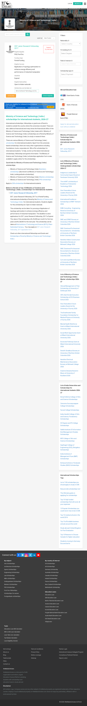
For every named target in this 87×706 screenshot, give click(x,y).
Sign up (78, 3)
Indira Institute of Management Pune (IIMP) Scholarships (69, 456)
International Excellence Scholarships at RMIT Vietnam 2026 (70, 201)
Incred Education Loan (51, 609)
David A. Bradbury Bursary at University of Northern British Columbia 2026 (70, 353)
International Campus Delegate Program (71, 652)
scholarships (10, 143)
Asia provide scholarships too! (70, 489)
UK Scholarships (50, 566)
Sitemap (33, 658)
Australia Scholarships (52, 572)
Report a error (63, 658)
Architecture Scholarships (12, 566)
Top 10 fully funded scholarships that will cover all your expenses (70, 502)
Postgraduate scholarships (12, 596)
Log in (70, 3)
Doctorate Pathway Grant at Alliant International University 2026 (70, 344)
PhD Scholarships (9, 587)
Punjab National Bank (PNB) (68, 116)
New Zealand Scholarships (53, 584)
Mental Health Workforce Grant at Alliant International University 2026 (69, 326)
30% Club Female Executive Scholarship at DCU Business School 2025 (69, 297)
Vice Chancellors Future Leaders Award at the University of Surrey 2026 (68, 193)
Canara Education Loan (52, 606)
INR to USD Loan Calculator (12, 632)
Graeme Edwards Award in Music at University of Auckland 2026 (69, 373)
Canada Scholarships (51, 575)
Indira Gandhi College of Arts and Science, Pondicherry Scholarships (69, 416)
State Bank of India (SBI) (69, 97)
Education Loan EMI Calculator (13, 629)
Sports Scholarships (10, 569)
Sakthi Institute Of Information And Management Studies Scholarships (70, 432)
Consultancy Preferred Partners (68, 655)
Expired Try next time (48, 48)
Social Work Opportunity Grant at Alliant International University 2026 (70, 335)
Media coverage (36, 655)
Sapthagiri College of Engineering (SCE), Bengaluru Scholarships (70, 447)
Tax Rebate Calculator (10, 638)
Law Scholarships (9, 575)
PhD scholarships (45, 179)
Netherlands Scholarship (52, 587)
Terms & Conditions (37, 649)
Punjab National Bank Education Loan (56, 612)
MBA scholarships (9, 578)
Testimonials (7, 658)
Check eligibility (48, 95)
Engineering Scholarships (11, 572)
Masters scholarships (46, 177)
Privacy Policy (35, 652)
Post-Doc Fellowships (10, 590)
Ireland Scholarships (51, 578)
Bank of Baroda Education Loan (54, 600)
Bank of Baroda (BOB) (68, 107)
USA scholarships (18, 183)
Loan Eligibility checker (11, 641)
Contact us (6, 664)
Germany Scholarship (51, 569)
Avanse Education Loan (52, 603)
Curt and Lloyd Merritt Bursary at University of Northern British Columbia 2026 (70, 262)
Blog (4, 655)
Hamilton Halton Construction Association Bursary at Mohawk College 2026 (70, 242)
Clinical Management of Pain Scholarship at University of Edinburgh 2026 (70, 288)
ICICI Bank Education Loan (52, 618)
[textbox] (71, 53)
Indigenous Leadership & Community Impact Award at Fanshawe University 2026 (70, 175)
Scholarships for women (11, 593)
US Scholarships (50, 563)
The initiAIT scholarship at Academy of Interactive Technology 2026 (69, 184)
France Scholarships (51, 581)
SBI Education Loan (50, 597)
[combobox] (70, 43)
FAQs (4, 661)
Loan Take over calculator (11, 635)
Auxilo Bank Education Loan (53, 615)
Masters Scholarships (10, 584)
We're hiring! (7, 649)
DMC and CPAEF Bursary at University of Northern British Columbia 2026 (70, 222)
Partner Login (63, 649)
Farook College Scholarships (69, 410)
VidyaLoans (48, 621)
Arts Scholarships (9, 563)
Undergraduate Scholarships (12, 581)
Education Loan (49, 595)
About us (6, 652)
